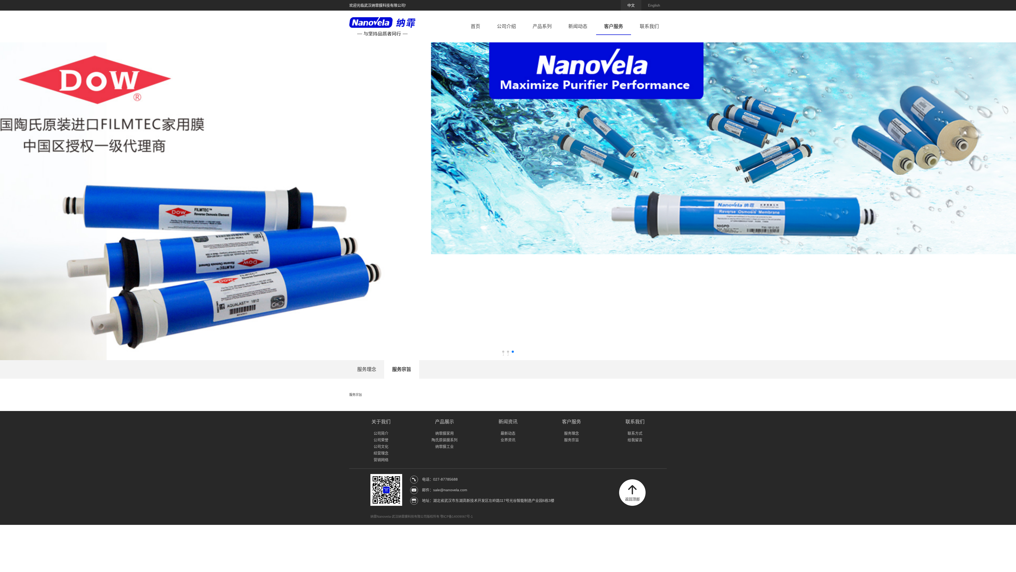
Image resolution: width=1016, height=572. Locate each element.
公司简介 (381, 433)
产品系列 (542, 26)
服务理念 (366, 369)
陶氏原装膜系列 (444, 440)
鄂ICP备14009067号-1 (456, 517)
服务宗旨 (401, 369)
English (654, 5)
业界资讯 (508, 440)
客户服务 (613, 26)
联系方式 (635, 433)
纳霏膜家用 (444, 433)
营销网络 (381, 460)
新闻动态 (577, 26)
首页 (475, 26)
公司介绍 (506, 26)
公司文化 (381, 446)
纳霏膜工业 (444, 446)
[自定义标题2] (508, 201)
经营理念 (381, 453)
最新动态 (508, 433)
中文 (631, 5)
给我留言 (635, 440)
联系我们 (649, 26)
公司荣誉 (381, 440)
